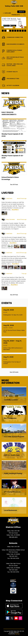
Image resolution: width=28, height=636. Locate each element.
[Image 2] (5, 31)
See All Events (14, 372)
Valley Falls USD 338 (13, 546)
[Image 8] (20, 31)
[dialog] (14, 395)
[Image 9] (23, 31)
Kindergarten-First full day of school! (12, 362)
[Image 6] (15, 31)
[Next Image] (25, 27)
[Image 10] (25, 31)
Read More (15, 209)
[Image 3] (8, 31)
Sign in (21, 12)
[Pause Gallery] (14, 27)
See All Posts (14, 184)
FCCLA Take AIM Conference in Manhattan (12, 348)
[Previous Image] (2, 27)
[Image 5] (13, 31)
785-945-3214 (13, 537)
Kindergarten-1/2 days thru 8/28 (13, 315)
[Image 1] (3, 31)
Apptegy (17, 633)
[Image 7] (18, 31)
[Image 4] (10, 31)
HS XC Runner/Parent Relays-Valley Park (14, 331)
